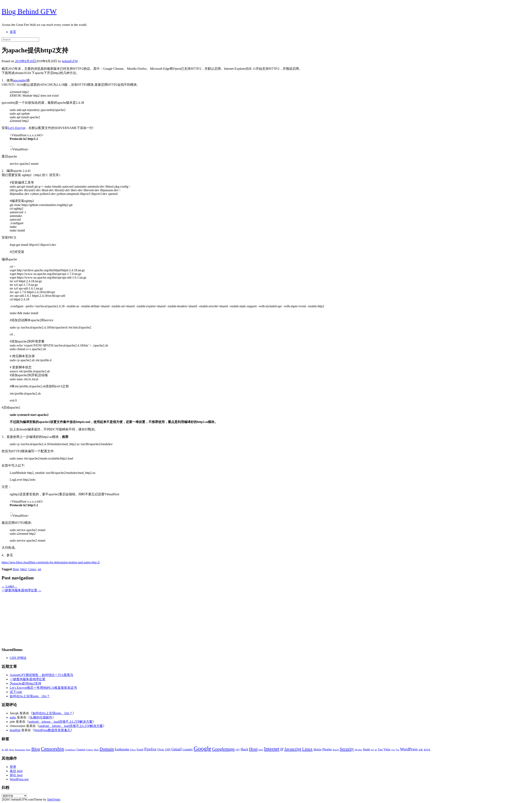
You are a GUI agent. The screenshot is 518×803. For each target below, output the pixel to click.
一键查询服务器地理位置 (21, 590)
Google (202, 748)
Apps (11, 750)
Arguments (20, 750)
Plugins (327, 749)
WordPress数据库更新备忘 (52, 730)
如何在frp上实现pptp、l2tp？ (30, 696)
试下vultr (16, 692)
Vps (397, 750)
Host (16, 569)
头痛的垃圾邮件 (41, 717)
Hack (244, 749)
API (6, 750)
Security (347, 749)
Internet (271, 748)
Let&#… (9, 586)
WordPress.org (19, 779)
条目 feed (16, 771)
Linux (32, 569)
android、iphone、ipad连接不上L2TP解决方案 (60, 721)
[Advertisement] (27, 618)
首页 (13, 32)
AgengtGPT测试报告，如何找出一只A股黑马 (41, 675)
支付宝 (427, 750)
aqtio (13, 717)
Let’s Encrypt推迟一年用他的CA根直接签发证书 (43, 687)
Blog (35, 748)
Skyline (358, 750)
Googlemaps (223, 748)
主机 (420, 750)
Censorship (52, 748)
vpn (393, 750)
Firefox (150, 749)
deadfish (15, 730)
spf (372, 750)
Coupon (80, 749)
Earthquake (122, 749)
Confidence (70, 750)
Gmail (176, 749)
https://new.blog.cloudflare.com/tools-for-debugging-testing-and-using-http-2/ (51, 562)
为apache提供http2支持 (25, 683)
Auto (28, 750)
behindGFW (70, 61)
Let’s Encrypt (16, 128)
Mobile (317, 749)
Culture (89, 750)
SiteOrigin (53, 799)
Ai (3, 750)
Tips (380, 749)
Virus (386, 749)
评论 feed (16, 775)
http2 (23, 569)
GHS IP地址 (18, 657)
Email (140, 749)
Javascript (292, 749)
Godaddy (188, 749)
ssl (39, 569)
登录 (13, 766)
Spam (366, 749)
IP (281, 749)
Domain (107, 748)
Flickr (160, 749)
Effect (133, 750)
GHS (168, 749)
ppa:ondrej (20, 80)
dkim (96, 750)
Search (336, 750)
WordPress (409, 749)
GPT (238, 750)
